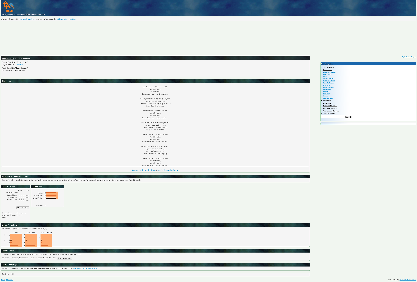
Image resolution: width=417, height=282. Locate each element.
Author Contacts (328, 78)
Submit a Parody (328, 98)
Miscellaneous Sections (331, 111)
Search (325, 96)
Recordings (326, 94)
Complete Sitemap (329, 113)
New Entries (327, 89)
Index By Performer (329, 81)
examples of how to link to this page (85, 268)
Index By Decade (328, 83)
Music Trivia (327, 100)
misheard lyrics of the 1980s (66, 19)
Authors (325, 76)
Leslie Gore (20, 64)
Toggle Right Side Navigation (409, 57)
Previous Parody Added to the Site (144, 170)
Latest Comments (328, 87)
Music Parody (327, 70)
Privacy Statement (7, 280)
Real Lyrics (327, 103)
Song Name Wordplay (330, 108)
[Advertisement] (208, 38)
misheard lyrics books (27, 19)
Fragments (326, 85)
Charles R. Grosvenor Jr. (408, 280)
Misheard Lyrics (328, 67)
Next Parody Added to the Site (167, 170)
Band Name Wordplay (330, 106)
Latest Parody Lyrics (329, 72)
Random (325, 91)
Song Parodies (8, 58)
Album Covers (327, 74)
